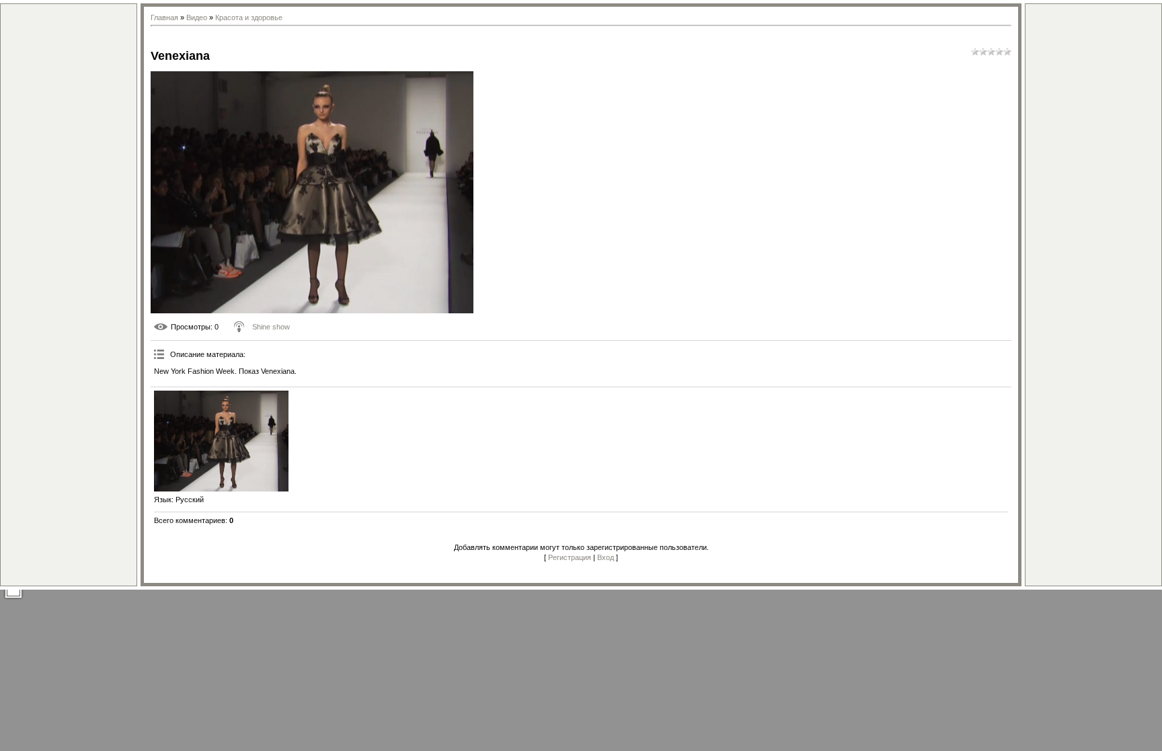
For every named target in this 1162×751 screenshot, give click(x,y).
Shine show (271, 327)
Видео (196, 17)
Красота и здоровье (248, 17)
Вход (605, 557)
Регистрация (569, 557)
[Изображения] (221, 441)
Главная (164, 17)
